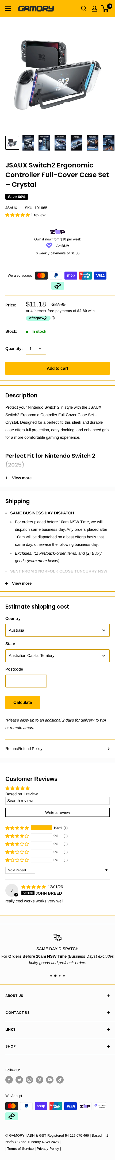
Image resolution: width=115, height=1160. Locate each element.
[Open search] (84, 9)
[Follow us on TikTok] (60, 1080)
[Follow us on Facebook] (9, 1080)
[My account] (94, 9)
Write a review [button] (57, 812)
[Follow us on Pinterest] (39, 1080)
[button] (18, 215)
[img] (34, 886)
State (10, 643)
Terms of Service (20, 1149)
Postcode (14, 669)
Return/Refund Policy (24, 748)
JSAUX (11, 208)
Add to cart (57, 368)
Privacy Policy (48, 1149)
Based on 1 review (21, 794)
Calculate (22, 702)
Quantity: (14, 348)
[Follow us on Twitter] (19, 1080)
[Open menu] (8, 8)
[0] (105, 8)
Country (13, 618)
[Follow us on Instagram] (29, 1080)
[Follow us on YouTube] (49, 1080)
